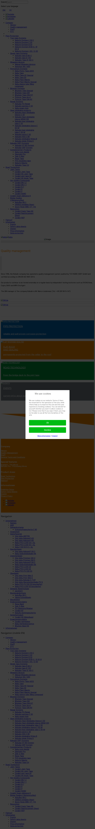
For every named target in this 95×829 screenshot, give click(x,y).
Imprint (55, 436)
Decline (47, 430)
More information (44, 436)
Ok (47, 422)
